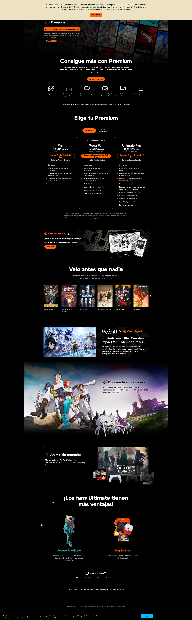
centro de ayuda (94, 577)
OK (147, 616)
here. (58, 618)
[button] (51, 298)
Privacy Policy (21, 618)
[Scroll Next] (150, 296)
